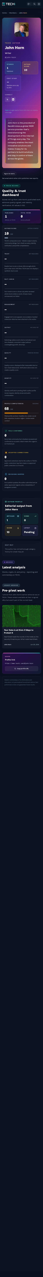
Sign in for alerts (9, 173)
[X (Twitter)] (7, 99)
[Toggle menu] (39, 4)
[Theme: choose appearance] (29, 4)
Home (4, 13)
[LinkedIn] (13, 99)
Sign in (7, 110)
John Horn (7, 645)
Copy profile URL (23, 669)
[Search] (34, 4)
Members (13, 13)
